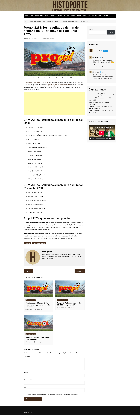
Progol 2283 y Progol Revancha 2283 (58, 85)
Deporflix (59, 15)
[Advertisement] (54, 103)
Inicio (26, 15)
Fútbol (31, 15)
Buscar (91, 29)
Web (25, 387)
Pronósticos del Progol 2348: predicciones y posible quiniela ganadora (38, 305)
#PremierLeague (108, 76)
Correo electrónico (29, 380)
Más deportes (39, 15)
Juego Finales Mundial (94, 15)
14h (103, 57)
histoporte (27, 38)
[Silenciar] (110, 138)
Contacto (105, 15)
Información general (35, 21)
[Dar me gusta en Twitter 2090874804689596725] (100, 67)
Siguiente (78, 271)
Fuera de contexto (69, 15)
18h (103, 72)
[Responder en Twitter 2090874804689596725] (94, 67)
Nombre (26, 372)
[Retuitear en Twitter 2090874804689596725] (97, 67)
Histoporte (95, 57)
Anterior (29, 271)
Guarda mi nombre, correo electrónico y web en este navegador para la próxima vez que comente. (52, 394)
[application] (102, 132)
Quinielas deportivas (39, 243)
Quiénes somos (81, 15)
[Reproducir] (91, 138)
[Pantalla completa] (112, 138)
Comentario (27, 356)
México (28, 243)
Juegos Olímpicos (50, 15)
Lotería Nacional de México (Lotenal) (37, 82)
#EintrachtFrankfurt (104, 60)
